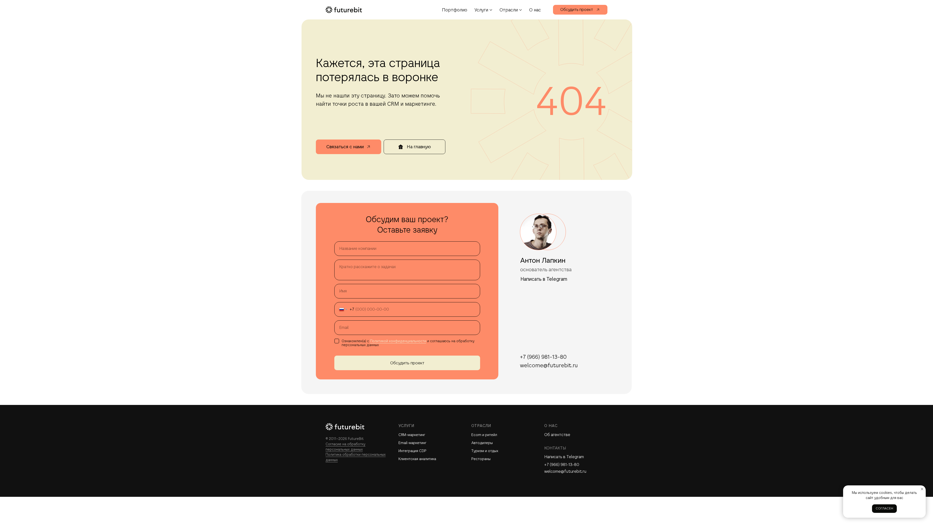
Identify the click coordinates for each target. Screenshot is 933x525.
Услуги (481, 10)
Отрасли (509, 10)
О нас (535, 10)
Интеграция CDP (412, 450)
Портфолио (454, 10)
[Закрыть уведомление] (922, 489)
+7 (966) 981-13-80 (561, 464)
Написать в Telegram (564, 456)
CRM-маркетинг (411, 434)
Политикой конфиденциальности (398, 341)
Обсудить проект (407, 363)
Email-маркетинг (412, 442)
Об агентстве (557, 434)
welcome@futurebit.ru (565, 471)
